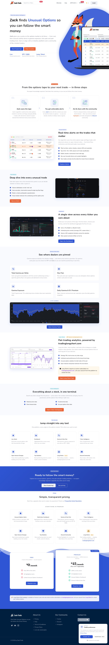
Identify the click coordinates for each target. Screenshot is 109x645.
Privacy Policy (38, 627)
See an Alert (15, 201)
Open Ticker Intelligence (54, 410)
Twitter (59, 619)
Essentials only (99, 636)
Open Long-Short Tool (67, 378)
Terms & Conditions (40, 624)
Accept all (86, 636)
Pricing (36, 619)
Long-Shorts (88, 597)
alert (47, 112)
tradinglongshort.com (68, 370)
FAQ (66, 3)
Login (94, 3)
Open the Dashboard (66, 241)
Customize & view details (93, 640)
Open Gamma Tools (54, 327)
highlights (76, 116)
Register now (32, 583)
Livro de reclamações (41, 630)
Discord (94, 116)
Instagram (60, 624)
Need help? (83, 620)
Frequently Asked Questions (73, 501)
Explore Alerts (64, 164)
